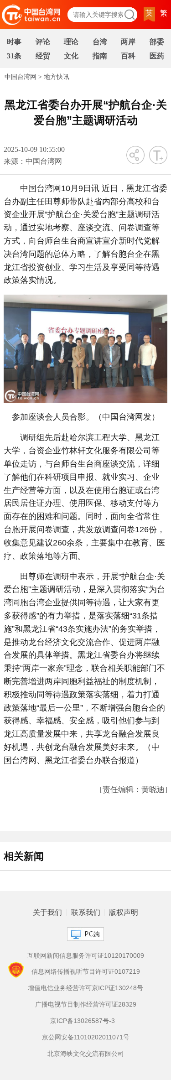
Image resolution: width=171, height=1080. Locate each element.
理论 (71, 42)
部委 (157, 42)
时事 (14, 42)
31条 (14, 56)
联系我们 (85, 912)
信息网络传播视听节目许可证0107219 (85, 971)
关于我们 (47, 912)
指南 (100, 56)
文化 (71, 56)
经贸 (43, 56)
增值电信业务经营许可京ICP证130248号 (85, 988)
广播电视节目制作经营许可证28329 (85, 1004)
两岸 (128, 42)
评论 (43, 42)
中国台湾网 (20, 76)
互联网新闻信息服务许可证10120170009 (85, 955)
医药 (157, 56)
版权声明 (123, 912)
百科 (128, 56)
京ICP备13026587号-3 (82, 1020)
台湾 (100, 42)
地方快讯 (56, 76)
